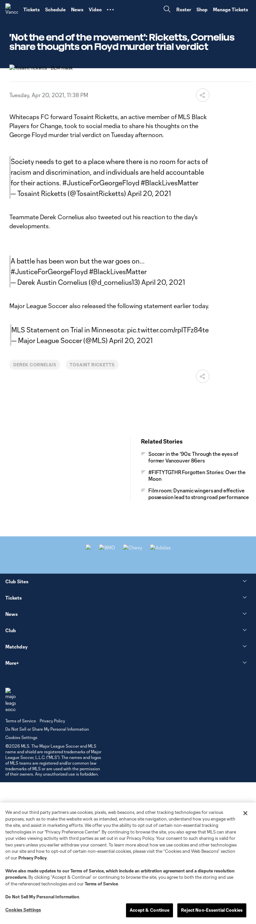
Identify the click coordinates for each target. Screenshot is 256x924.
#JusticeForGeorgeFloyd (100, 183)
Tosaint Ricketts (92, 364)
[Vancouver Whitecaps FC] (11, 9)
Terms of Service (87, 870)
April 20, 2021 (149, 193)
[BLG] (160, 547)
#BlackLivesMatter (169, 183)
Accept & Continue (149, 910)
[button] (110, 9)
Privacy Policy (32, 857)
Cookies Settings (21, 737)
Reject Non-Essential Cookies (212, 910)
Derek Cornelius (34, 364)
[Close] (245, 813)
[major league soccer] (10, 700)
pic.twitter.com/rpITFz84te (168, 330)
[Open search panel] (167, 10)
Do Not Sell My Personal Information (42, 896)
